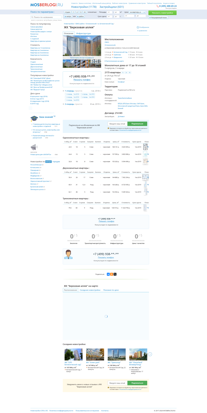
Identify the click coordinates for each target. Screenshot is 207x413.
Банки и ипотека (85, 3)
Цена (126, 12)
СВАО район (79, 24)
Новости (74, 3)
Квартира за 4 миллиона (39, 55)
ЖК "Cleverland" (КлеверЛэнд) (136, 363)
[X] (115, 274)
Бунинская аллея (36, 187)
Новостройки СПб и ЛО (39, 411)
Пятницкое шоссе (37, 189)
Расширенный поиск (159, 17)
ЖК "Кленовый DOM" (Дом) (40, 78)
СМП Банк (140, 103)
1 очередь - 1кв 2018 (72, 94)
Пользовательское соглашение (87, 411)
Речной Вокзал (36, 165)
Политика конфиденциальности (61, 411)
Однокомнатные (36, 64)
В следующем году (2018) (39, 101)
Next (150, 354)
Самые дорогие (36, 29)
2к (126, 72)
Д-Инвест (121, 116)
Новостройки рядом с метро (41, 31)
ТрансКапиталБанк (125, 98)
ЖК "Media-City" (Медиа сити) (41, 85)
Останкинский (91, 24)
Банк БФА (143, 106)
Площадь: (102, 12)
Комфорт (121, 82)
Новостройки (69, 24)
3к (129, 72)
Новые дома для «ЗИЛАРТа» (40, 154)
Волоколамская (36, 178)
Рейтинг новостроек (119, 3)
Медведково (35, 176)
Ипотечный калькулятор (101, 3)
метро (68, 16)
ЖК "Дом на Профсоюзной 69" (41, 87)
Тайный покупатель (154, 3)
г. (120, 16)
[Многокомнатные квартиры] (145, 146)
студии (67, 12)
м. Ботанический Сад (105, 24)
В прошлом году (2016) (38, 96)
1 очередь (69, 91)
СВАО (107, 42)
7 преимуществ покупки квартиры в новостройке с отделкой (46, 125)
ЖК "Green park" (93, 362)
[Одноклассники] (111, 274)
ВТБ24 (120, 103)
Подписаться (137, 124)
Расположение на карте (115, 61)
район (81, 16)
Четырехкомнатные (37, 71)
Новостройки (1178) (84, 6)
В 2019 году (34, 104)
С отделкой (34, 39)
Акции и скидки (169, 3)
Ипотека (33, 36)
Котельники (34, 167)
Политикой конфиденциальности (130, 130)
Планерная (34, 170)
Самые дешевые (36, 27)
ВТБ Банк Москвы (129, 103)
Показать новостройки (162, 13)
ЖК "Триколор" (114, 362)
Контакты (105, 411)
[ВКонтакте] (108, 274)
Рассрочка (34, 34)
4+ (85, 12)
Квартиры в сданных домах (40, 41)
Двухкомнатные (36, 67)
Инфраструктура (83, 33)
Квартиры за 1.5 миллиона (40, 48)
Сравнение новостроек (137, 3)
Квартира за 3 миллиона (39, 53)
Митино (33, 184)
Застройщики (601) (112, 6)
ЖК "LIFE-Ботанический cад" (73, 363)
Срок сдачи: (102, 16)
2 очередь (69, 104)
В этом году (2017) (37, 99)
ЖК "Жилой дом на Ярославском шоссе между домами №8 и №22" (44, 81)
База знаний (47, 116)
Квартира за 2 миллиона (39, 50)
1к (123, 72)
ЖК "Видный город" (37, 90)
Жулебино (34, 173)
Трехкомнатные (36, 69)
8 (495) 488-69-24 (168, 6)
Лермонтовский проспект (40, 181)
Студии (33, 62)
